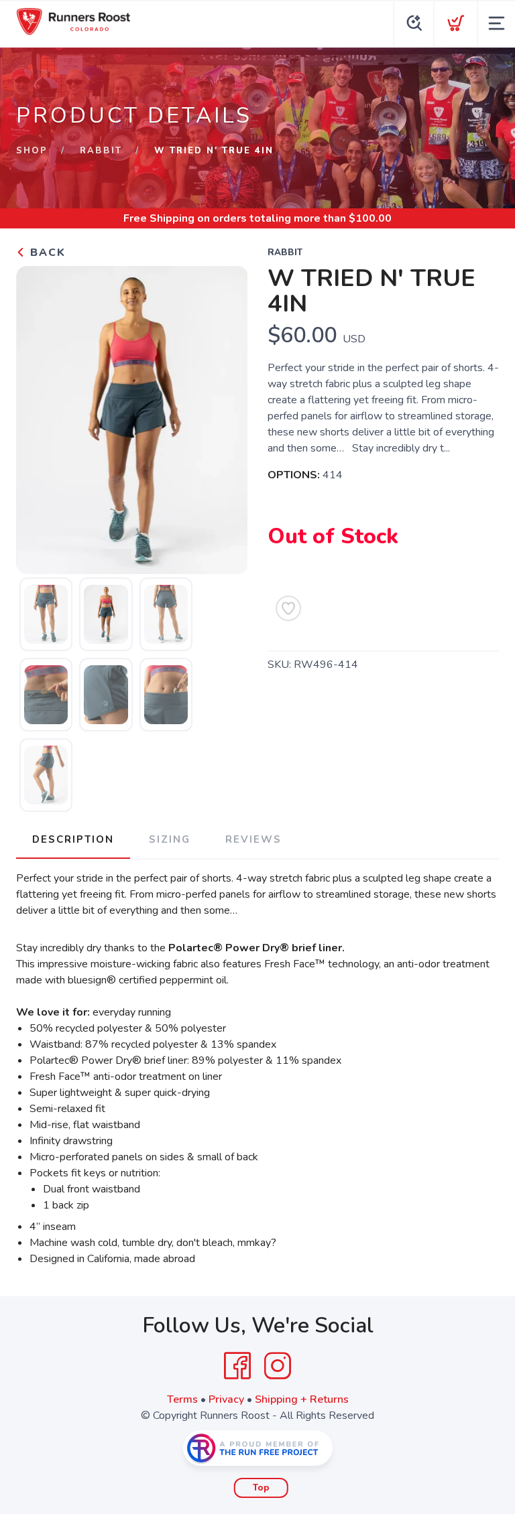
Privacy (226, 1399)
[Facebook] (237, 1366)
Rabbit (101, 151)
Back (46, 252)
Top (261, 1488)
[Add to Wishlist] (288, 608)
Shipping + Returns (302, 1399)
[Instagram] (278, 1366)
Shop (32, 151)
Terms (182, 1399)
